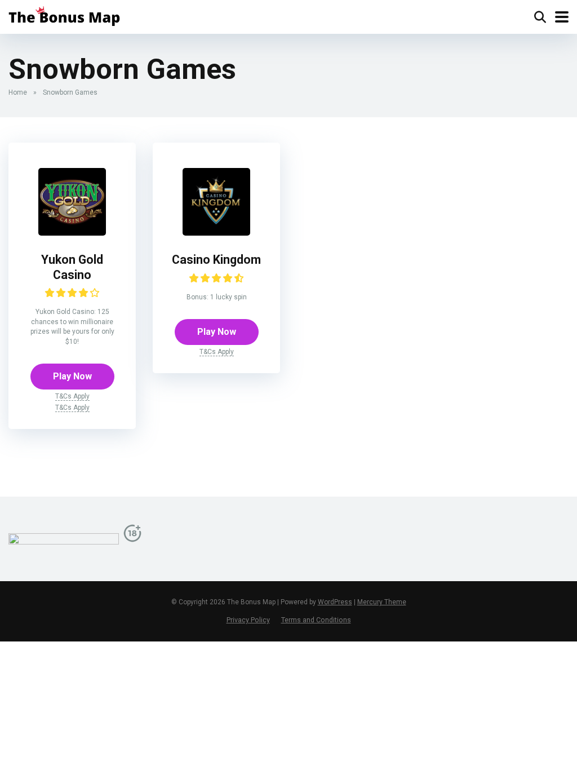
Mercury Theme (381, 602)
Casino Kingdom (216, 260)
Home (17, 92)
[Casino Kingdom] (216, 232)
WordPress (335, 602)
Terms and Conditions (316, 620)
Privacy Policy (248, 620)
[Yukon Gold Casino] (72, 232)
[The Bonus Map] (64, 15)
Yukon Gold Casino (72, 267)
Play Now (72, 376)
